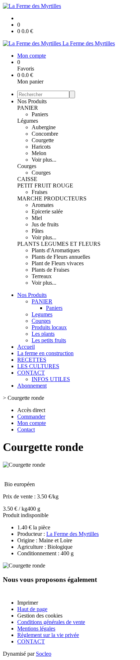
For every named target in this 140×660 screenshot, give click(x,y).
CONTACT (31, 373)
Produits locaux (49, 327)
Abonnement (32, 386)
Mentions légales (36, 628)
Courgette (43, 140)
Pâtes (37, 231)
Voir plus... (44, 160)
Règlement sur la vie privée (48, 635)
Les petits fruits (49, 340)
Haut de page (32, 609)
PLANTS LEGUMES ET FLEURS (59, 244)
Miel (37, 218)
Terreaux (42, 276)
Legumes (42, 314)
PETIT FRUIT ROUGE (45, 185)
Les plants (43, 334)
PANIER (27, 108)
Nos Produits (32, 101)
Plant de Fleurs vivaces (58, 263)
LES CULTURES (38, 366)
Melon (39, 153)
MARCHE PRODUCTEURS (52, 198)
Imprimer (27, 603)
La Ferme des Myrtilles (72, 534)
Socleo (43, 654)
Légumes (27, 121)
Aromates (42, 205)
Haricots (41, 147)
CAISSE (27, 179)
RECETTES (31, 360)
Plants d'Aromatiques (56, 250)
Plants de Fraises (50, 270)
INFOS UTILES (51, 379)
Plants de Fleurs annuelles (61, 257)
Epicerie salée (47, 211)
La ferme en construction (45, 353)
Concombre (45, 134)
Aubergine (44, 127)
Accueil (26, 347)
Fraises (39, 192)
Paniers (40, 114)
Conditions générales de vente (51, 622)
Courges (26, 166)
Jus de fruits (45, 224)
